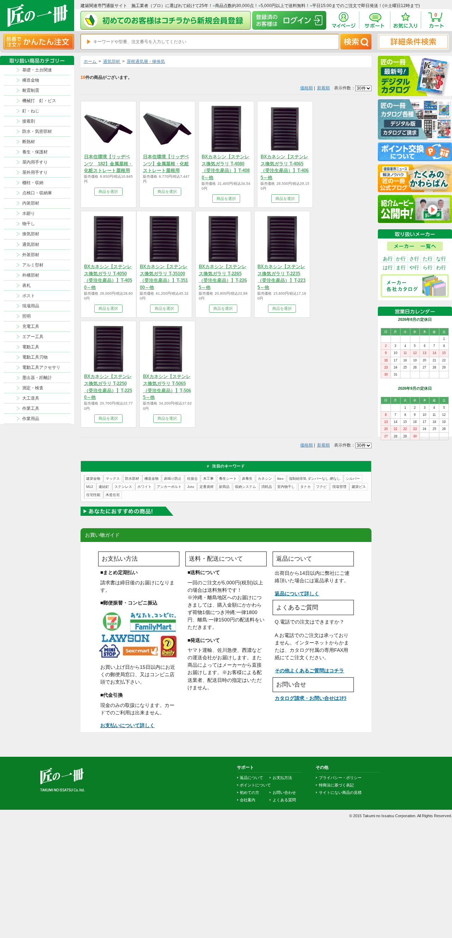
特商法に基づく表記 (336, 785)
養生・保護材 (35, 151)
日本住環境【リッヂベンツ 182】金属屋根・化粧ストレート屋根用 (108, 163)
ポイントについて (255, 785)
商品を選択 (108, 191)
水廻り (28, 213)
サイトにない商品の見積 (340, 792)
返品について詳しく (297, 593)
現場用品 (30, 305)
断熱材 (28, 141)
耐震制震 (30, 90)
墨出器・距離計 (37, 377)
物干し (28, 223)
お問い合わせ (284, 792)
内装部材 (30, 203)
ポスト (28, 295)
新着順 (323, 87)
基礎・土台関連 (37, 69)
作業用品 (30, 418)
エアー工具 (32, 336)
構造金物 (30, 80)
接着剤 (28, 121)
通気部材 (30, 244)
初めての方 (249, 792)
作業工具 (30, 408)
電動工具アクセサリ (41, 367)
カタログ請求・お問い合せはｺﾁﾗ (310, 698)
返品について (251, 777)
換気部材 (30, 233)
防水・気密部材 (37, 131)
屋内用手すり (35, 162)
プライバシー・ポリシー (340, 777)
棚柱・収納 (32, 182)
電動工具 (30, 346)
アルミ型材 (32, 264)
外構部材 (30, 275)
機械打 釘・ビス (39, 100)
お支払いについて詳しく (127, 725)
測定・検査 (32, 387)
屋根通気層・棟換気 (146, 61)
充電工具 (30, 326)
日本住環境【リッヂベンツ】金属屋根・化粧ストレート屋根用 (166, 163)
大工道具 (30, 398)
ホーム (90, 61)
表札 (26, 285)
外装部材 (30, 254)
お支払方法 (282, 777)
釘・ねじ (30, 110)
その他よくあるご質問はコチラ (309, 670)
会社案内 (247, 800)
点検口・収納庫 (37, 192)
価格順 (306, 87)
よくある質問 (284, 800)
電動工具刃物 (35, 357)
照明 (26, 316)
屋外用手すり (35, 172)
